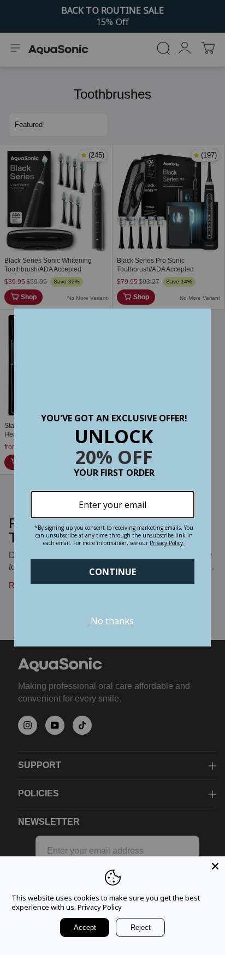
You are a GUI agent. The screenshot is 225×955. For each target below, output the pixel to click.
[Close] (215, 866)
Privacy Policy (100, 907)
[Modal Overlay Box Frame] (112, 477)
